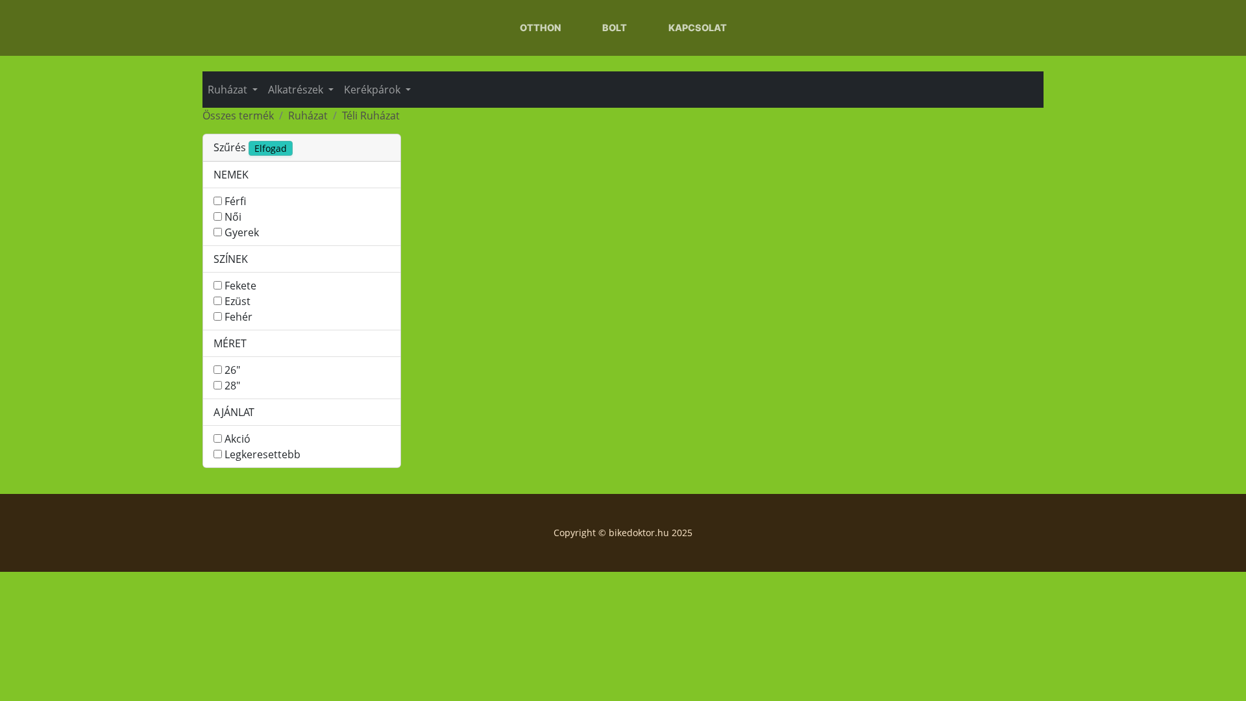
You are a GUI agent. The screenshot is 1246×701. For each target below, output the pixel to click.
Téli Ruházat (371, 115)
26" (232, 370)
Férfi (235, 201)
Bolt (614, 27)
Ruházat (308, 115)
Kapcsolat (697, 27)
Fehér (238, 317)
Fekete (240, 285)
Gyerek (242, 232)
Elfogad (270, 148)
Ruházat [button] (229, 89)
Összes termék (238, 115)
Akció (237, 439)
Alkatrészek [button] (297, 89)
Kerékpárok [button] (373, 89)
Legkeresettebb (262, 454)
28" (232, 385)
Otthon (540, 27)
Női (233, 217)
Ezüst (237, 301)
